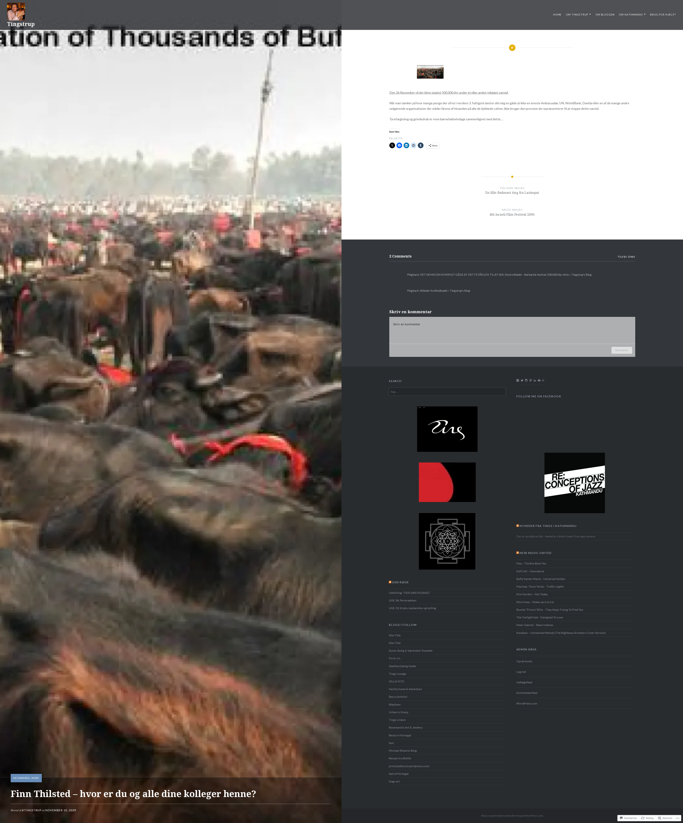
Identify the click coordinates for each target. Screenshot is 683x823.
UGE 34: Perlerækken (402, 600)
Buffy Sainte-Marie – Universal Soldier (540, 578)
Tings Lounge (397, 673)
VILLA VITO (396, 681)
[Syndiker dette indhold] (517, 525)
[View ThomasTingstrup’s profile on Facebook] (517, 380)
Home (557, 14)
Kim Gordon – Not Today (532, 594)
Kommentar (621, 350)
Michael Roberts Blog (403, 750)
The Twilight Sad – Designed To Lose (539, 617)
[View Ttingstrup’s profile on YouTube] (539, 380)
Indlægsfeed (524, 682)
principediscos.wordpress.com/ (409, 766)
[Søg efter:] (447, 391)
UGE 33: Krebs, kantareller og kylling (412, 608)
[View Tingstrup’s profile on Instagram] (526, 380)
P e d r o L (395, 658)
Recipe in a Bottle (400, 758)
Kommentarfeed (526, 692)
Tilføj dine (626, 256)
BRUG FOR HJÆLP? (663, 14)
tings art (394, 781)
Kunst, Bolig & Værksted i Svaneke (410, 650)
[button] (430, 73)
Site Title (395, 635)
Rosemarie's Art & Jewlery (405, 727)
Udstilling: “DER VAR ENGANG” (409, 592)
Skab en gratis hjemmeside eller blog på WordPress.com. (512, 815)
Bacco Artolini (398, 696)
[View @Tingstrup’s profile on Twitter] (522, 380)
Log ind (521, 671)
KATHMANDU (21, 778)
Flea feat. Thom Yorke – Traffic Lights (540, 586)
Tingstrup (21, 24)
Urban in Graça (398, 712)
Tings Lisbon (397, 719)
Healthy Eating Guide (402, 666)
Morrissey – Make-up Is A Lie (535, 602)
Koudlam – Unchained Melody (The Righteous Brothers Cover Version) (561, 632)
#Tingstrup (31, 810)
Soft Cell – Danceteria (530, 571)
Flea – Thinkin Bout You (531, 563)
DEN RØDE (400, 582)
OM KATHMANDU (631, 14)
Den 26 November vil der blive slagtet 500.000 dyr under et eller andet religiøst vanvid (448, 92)
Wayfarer (395, 704)
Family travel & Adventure (405, 689)
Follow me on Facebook (538, 396)
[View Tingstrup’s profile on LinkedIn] (534, 380)
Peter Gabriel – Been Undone (534, 625)
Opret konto (524, 661)
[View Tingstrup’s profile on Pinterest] (530, 380)
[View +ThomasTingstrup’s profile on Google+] (543, 380)
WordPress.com (526, 703)
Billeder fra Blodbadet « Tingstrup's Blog (445, 290)
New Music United (536, 552)
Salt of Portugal (399, 773)
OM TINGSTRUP (577, 14)
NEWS (35, 778)
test (391, 743)
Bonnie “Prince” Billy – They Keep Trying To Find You (549, 609)
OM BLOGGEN (605, 14)
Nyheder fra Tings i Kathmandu (548, 525)
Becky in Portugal (400, 735)
